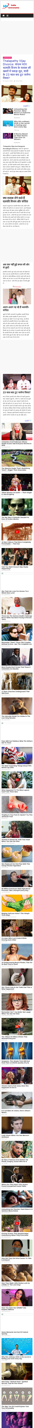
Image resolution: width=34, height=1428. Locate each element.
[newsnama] (4, 15)
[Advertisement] (17, 37)
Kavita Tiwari (19, 81)
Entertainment (7, 57)
